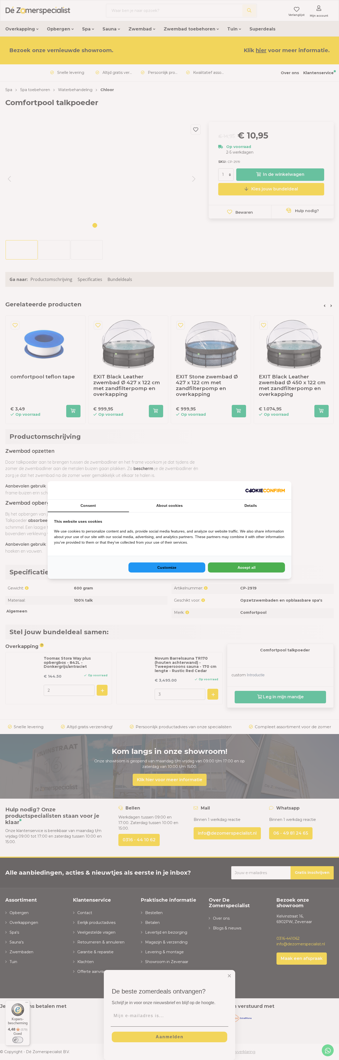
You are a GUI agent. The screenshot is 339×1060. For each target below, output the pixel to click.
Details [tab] (250, 505)
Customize (166, 567)
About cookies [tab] (169, 505)
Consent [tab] (88, 505)
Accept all (247, 567)
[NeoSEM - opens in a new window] (265, 490)
